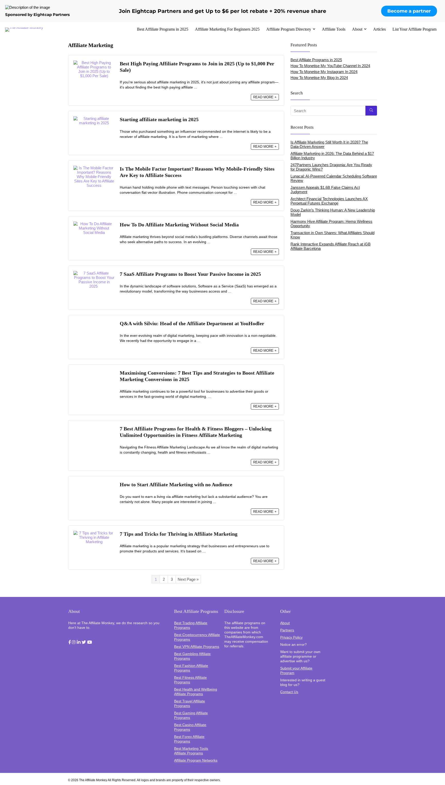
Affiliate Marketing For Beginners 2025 (227, 29)
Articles (379, 29)
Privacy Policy (291, 637)
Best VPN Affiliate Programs (196, 647)
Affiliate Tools (333, 29)
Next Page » (188, 579)
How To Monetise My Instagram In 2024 (323, 71)
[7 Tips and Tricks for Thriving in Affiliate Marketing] (94, 533)
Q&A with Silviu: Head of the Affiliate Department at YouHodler (192, 323)
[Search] (371, 111)
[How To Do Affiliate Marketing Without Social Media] (94, 224)
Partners (287, 630)
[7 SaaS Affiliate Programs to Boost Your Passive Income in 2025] (94, 273)
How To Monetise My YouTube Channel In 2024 (330, 66)
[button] (69, 642)
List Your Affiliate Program (414, 29)
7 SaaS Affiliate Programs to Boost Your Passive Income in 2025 (191, 274)
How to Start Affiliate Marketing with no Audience (176, 484)
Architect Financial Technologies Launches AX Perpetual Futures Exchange (329, 201)
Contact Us (289, 692)
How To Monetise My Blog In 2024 (319, 77)
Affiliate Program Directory (288, 29)
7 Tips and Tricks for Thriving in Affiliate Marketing (178, 534)
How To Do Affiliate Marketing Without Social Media (179, 224)
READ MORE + (265, 97)
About (357, 29)
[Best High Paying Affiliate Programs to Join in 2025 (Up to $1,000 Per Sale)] (94, 62)
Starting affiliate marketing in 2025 (159, 119)
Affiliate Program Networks (195, 760)
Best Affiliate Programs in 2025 (162, 29)
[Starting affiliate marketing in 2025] (94, 118)
